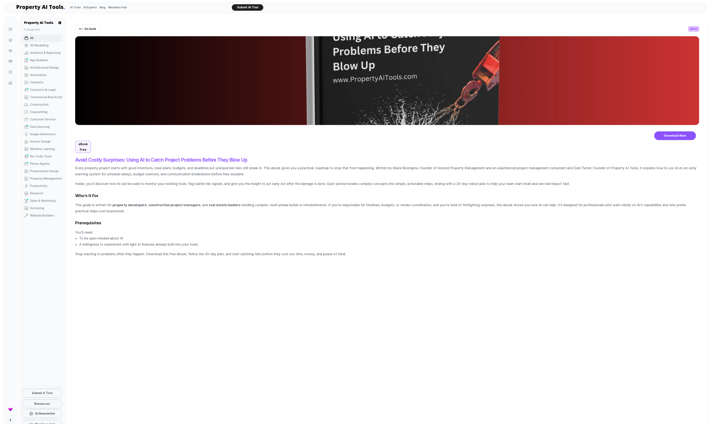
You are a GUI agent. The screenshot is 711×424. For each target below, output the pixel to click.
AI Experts (90, 7)
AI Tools (75, 7)
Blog (103, 7)
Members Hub (117, 7)
